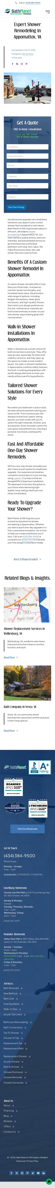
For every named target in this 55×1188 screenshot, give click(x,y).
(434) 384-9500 (30, 536)
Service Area (27, 54)
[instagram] (22, 64)
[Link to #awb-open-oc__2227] (48, 12)
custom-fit (18, 478)
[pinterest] (26, 64)
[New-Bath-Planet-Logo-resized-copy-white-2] (15, 766)
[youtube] (38, 1173)
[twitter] (17, 64)
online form (27, 539)
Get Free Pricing (16, 207)
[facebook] (13, 64)
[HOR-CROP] (17, 9)
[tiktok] (33, 1173)
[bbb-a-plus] (39, 761)
